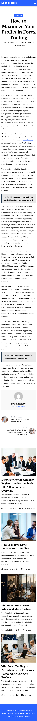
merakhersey (9, 42)
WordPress (29, 713)
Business (18, 16)
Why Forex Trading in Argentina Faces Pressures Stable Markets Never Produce (17, 672)
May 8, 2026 (8, 569)
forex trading (28, 140)
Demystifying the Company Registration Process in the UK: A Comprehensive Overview (17, 485)
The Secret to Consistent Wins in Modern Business (16, 607)
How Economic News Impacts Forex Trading (15, 546)
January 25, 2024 (10, 508)
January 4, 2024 (24, 42)
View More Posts (18, 406)
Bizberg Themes (23, 716)
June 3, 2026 (8, 695)
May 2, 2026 (8, 630)
